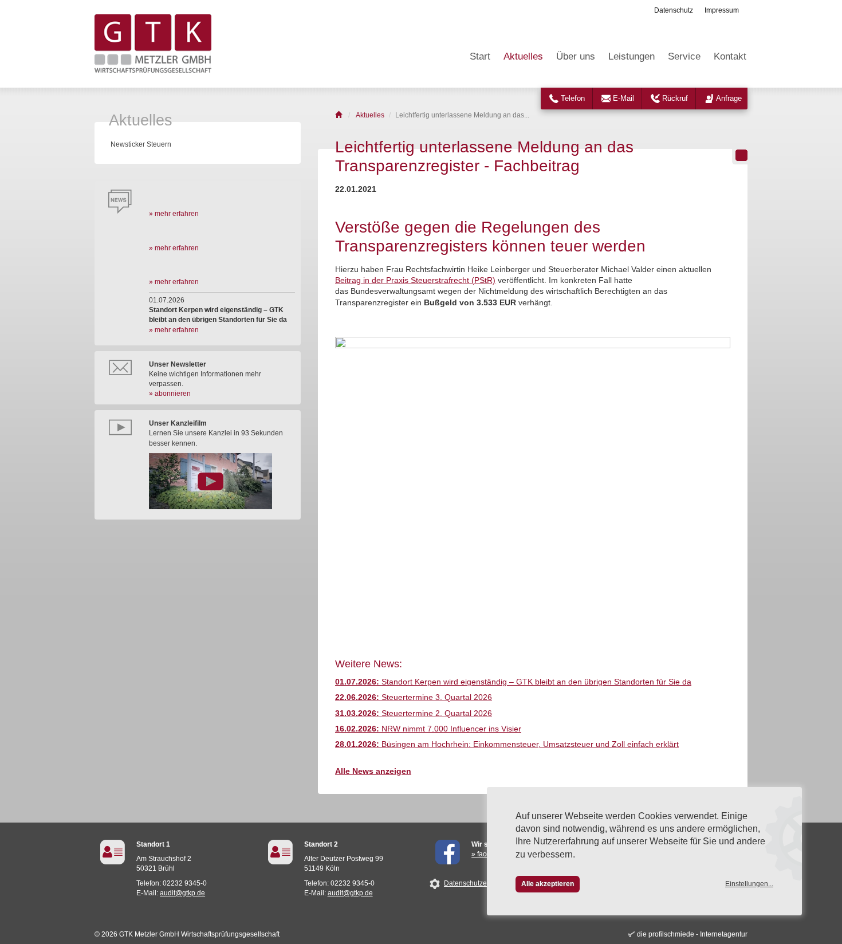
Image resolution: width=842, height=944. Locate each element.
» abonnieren (170, 394)
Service (684, 56)
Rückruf (675, 98)
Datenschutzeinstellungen (484, 883)
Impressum (722, 10)
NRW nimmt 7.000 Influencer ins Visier (428, 729)
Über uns (575, 56)
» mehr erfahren (174, 214)
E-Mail (623, 98)
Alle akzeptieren (547, 884)
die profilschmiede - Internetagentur (692, 934)
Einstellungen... (749, 884)
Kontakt (730, 56)
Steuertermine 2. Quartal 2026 (413, 713)
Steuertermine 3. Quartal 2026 (413, 697)
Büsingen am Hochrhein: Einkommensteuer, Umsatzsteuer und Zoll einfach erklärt (507, 744)
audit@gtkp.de (182, 893)
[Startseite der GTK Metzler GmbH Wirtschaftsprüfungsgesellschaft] (339, 115)
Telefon (573, 98)
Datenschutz (673, 10)
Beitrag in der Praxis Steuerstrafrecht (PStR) (415, 280)
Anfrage (729, 98)
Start (480, 56)
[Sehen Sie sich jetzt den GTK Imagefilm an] (222, 481)
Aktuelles (523, 56)
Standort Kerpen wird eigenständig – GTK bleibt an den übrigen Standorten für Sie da (513, 682)
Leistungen (631, 56)
